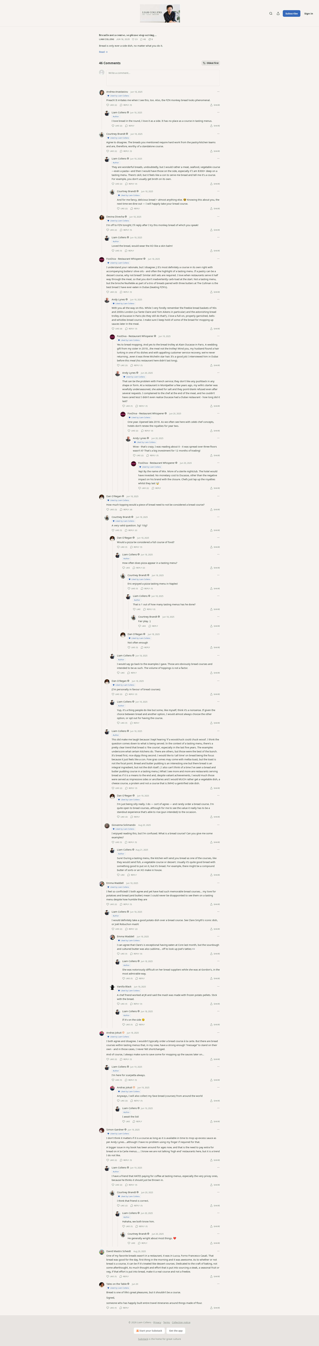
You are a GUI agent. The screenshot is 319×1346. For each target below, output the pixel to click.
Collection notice (181, 1322)
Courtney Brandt (115, 133)
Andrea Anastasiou (117, 91)
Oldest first (213, 63)
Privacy (157, 1322)
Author (116, 116)
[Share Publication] (278, 13)
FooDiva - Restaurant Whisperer (124, 258)
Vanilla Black (124, 986)
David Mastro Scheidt (118, 1251)
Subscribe (291, 13)
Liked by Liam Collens (119, 95)
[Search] (270, 13)
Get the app (176, 1330)
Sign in (308, 13)
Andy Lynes (118, 299)
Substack (143, 1339)
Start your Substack (150, 1330)
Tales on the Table (116, 1283)
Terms (166, 1322)
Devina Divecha (115, 216)
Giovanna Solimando (124, 824)
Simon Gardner (115, 1129)
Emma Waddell (115, 883)
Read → (103, 51)
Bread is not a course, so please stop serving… (128, 35)
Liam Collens (106, 39)
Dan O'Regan (113, 496)
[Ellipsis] (218, 91)
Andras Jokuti (114, 1032)
